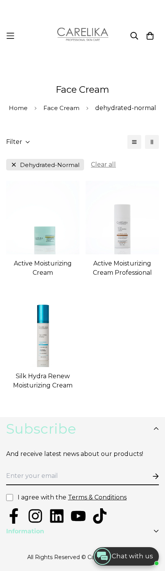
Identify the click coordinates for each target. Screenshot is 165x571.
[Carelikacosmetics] (83, 36)
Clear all (103, 164)
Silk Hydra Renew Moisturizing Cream (43, 380)
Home (18, 108)
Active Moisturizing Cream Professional (122, 268)
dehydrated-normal (49, 165)
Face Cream (61, 108)
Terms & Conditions (97, 497)
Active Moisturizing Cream (43, 268)
